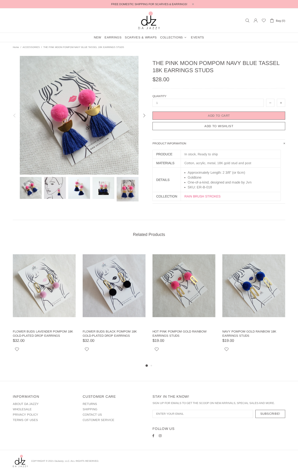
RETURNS (90, 404)
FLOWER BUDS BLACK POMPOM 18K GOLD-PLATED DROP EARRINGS (110, 333)
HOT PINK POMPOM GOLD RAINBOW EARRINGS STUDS (179, 333)
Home (16, 47)
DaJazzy (149, 20)
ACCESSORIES (31, 47)
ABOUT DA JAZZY (26, 404)
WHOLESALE (22, 409)
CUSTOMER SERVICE (98, 420)
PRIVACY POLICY (25, 414)
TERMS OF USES (25, 420)
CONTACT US (92, 414)
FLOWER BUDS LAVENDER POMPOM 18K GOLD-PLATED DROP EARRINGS (43, 333)
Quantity (159, 96)
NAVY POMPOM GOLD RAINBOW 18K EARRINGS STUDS (249, 333)
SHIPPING (90, 409)
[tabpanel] (44, 304)
